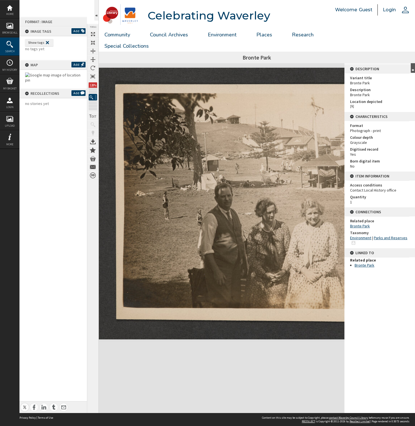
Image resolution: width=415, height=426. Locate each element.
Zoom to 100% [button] (93, 76)
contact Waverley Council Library (348, 418)
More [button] (9, 144)
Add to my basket (93, 158)
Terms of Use (45, 418)
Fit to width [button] (93, 51)
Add (76, 31)
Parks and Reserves (390, 237)
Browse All (10, 32)
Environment (222, 35)
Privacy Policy (27, 418)
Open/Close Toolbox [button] (96, 10)
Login (10, 107)
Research (303, 35)
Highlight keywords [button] (93, 133)
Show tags (36, 42)
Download (93, 141)
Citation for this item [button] (93, 175)
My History (9, 70)
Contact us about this (93, 167)
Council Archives (169, 35)
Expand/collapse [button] (413, 68)
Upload (10, 126)
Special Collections (126, 46)
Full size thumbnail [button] (93, 34)
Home (10, 14)
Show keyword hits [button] (93, 124)
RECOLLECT (308, 421)
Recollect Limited (360, 421)
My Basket (10, 88)
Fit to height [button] (93, 59)
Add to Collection (93, 150)
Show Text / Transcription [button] (93, 116)
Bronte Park (360, 226)
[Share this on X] (24, 404)
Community (117, 35)
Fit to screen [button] (93, 42)
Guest (365, 9)
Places (264, 35)
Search (10, 51)
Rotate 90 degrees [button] (93, 68)
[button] (93, 97)
